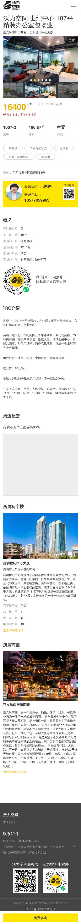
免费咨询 (40, 917)
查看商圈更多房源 (14, 772)
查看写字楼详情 (13, 630)
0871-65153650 (28, 841)
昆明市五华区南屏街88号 (29, 172)
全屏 (72, 40)
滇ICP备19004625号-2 (40, 909)
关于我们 (9, 822)
